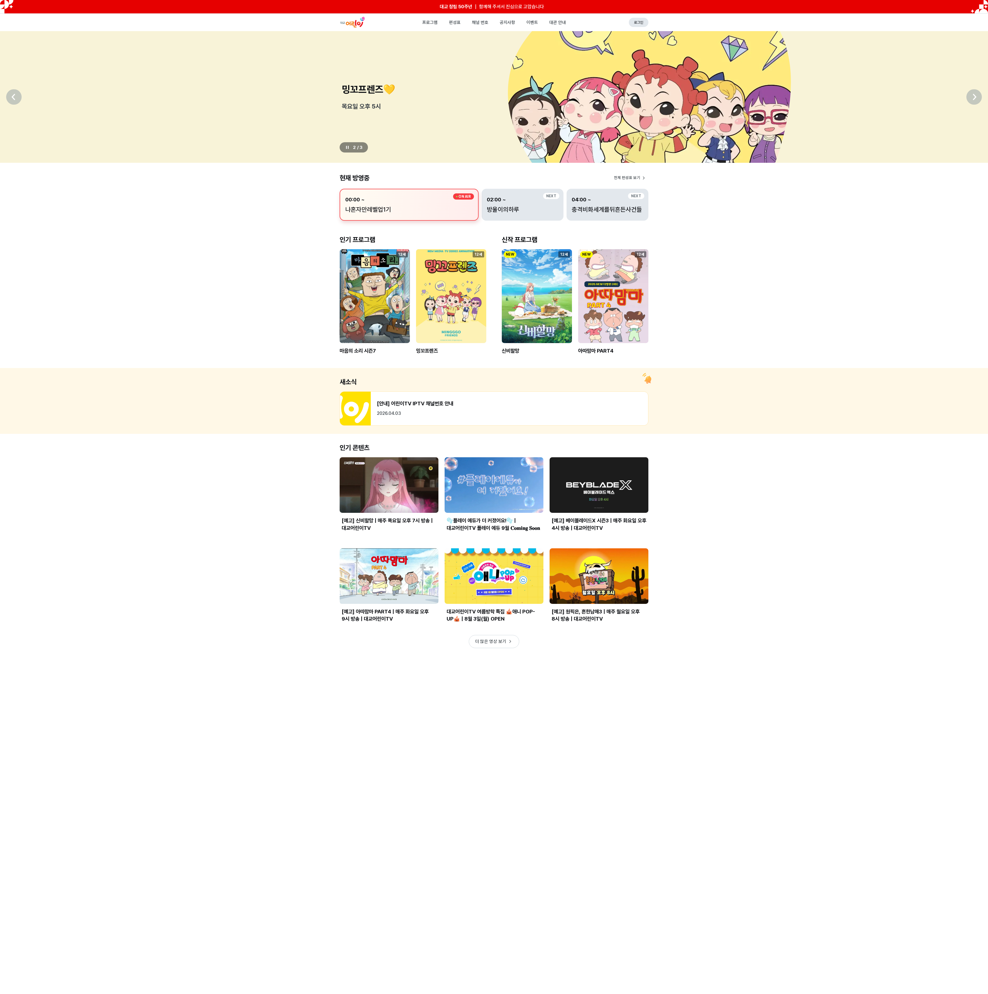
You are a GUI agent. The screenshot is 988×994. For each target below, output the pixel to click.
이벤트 (532, 22)
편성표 (455, 22)
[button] (375, 306)
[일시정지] (347, 147)
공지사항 (507, 22)
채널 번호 (480, 22)
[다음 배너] (974, 97)
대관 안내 (557, 22)
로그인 (638, 22)
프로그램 (430, 22)
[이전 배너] (14, 97)
